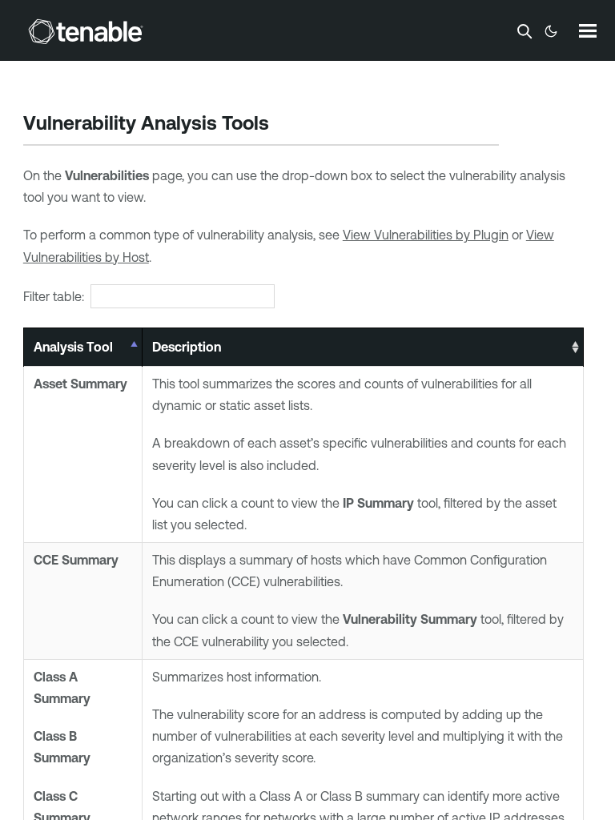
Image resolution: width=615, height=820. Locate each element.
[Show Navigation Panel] (588, 30)
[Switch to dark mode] (551, 31)
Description (186, 347)
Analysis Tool (73, 347)
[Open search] (524, 31)
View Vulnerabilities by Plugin (425, 234)
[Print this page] (282, 125)
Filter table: (53, 296)
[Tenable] (86, 31)
